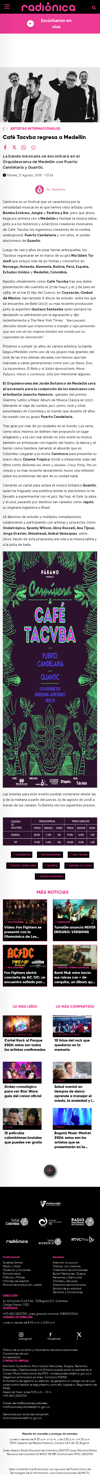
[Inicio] (48, 5)
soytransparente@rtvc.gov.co (22, 1418)
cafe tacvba (80, 854)
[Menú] (7, 6)
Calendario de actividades (70, 1270)
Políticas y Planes (14, 1277)
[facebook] (5, 147)
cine (9, 1081)
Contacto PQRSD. (56, 1377)
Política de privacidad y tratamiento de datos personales (40, 1350)
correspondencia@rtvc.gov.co (69, 1373)
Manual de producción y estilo (22, 1285)
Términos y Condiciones (68, 1292)
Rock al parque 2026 (19, 1034)
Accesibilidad (12, 1357)
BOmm (60, 1127)
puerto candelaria (23, 865)
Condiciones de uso (15, 1353)
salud (61, 1081)
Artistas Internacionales (35, 129)
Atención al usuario (65, 1262)
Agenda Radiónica (51, 876)
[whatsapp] (23, 147)
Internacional (51, 854)
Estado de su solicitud (67, 1288)
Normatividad (11, 1274)
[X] (14, 147)
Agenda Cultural (80, 865)
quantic (52, 865)
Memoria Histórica (68, 1034)
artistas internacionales (73, 967)
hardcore (64, 922)
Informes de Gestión (16, 1281)
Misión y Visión (12, 1266)
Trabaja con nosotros (67, 1266)
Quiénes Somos (13, 1262)
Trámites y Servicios (65, 1281)
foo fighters (16, 922)
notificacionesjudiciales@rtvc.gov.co (26, 1407)
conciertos (23, 854)
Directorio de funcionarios (69, 1285)
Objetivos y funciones (17, 1270)
